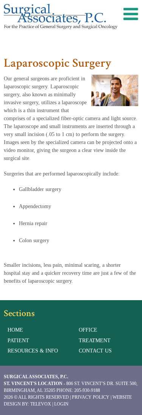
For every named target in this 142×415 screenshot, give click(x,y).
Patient (18, 340)
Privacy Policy (90, 397)
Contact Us (95, 351)
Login (61, 404)
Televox (40, 404)
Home (15, 330)
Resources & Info (33, 351)
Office (88, 330)
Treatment (95, 340)
